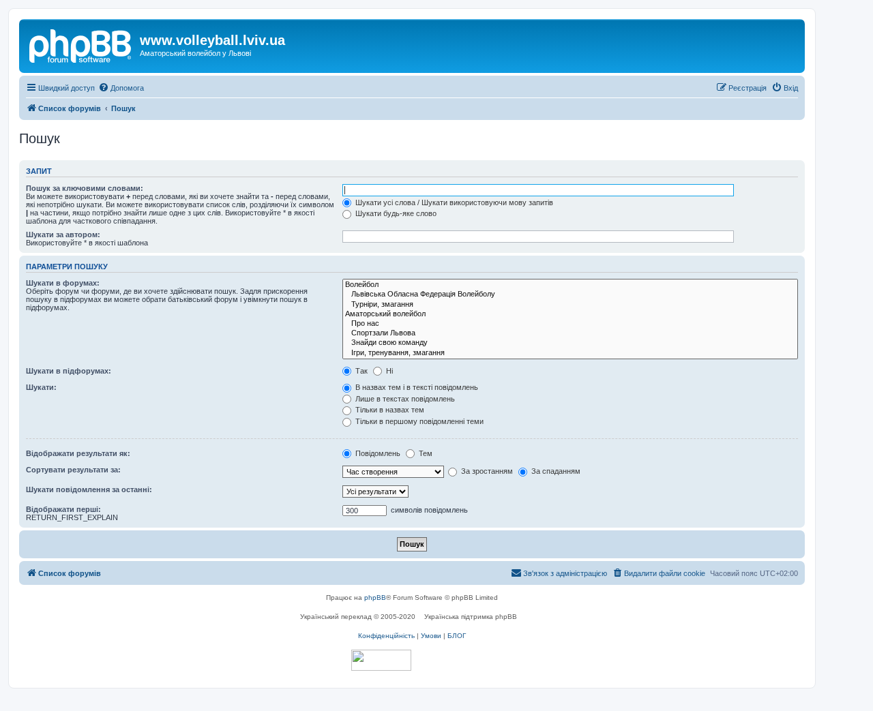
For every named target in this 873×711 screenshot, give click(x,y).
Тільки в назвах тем (388, 410)
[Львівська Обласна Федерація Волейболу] (570, 294)
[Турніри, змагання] (570, 304)
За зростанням (486, 471)
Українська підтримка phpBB (470, 616)
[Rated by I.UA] (381, 660)
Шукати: (41, 387)
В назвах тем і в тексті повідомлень (415, 387)
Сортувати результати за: (73, 470)
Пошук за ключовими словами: (84, 188)
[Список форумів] (81, 44)
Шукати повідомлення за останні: (89, 489)
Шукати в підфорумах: (68, 371)
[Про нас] (570, 324)
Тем (424, 453)
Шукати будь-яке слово (394, 213)
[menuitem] (121, 88)
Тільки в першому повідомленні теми (418, 421)
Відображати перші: (63, 509)
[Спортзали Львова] (570, 333)
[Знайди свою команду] (570, 343)
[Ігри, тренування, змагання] (570, 353)
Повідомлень (376, 453)
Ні (388, 371)
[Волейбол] (570, 285)
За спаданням (554, 471)
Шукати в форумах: (63, 283)
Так (360, 371)
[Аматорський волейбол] (570, 314)
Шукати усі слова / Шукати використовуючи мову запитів (453, 202)
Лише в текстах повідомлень (404, 399)
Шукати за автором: (63, 234)
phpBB (375, 597)
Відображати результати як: (78, 453)
